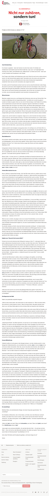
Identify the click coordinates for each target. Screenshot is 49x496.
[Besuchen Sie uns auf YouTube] (35, 492)
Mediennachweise (23, 492)
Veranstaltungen (40, 2)
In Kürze (27, 452)
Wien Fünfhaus (16, 454)
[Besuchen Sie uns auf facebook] (32, 492)
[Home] (2, 445)
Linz (3, 454)
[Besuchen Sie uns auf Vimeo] (38, 492)
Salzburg (4, 462)
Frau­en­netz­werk (29, 461)
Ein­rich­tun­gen (41, 460)
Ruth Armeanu (26, 23)
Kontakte (40, 453)
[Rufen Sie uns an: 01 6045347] (46, 492)
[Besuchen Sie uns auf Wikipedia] (41, 492)
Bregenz (15, 461)
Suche (45, 2)
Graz (3, 452)
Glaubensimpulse (10, 445)
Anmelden (26, 486)
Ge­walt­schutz (41, 469)
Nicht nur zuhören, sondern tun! (24, 445)
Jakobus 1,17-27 (20, 30)
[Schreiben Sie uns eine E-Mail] (44, 492)
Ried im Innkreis (5, 457)
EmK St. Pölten (5, 459)
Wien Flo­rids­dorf (17, 452)
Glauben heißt (29, 454)
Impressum (40, 462)
